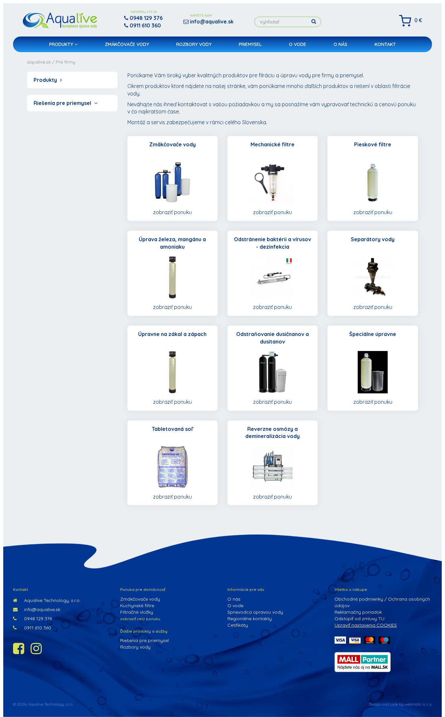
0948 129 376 (37, 619)
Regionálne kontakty (249, 619)
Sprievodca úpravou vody (255, 612)
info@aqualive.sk (41, 609)
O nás (340, 44)
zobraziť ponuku (172, 212)
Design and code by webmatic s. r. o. (400, 704)
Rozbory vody (193, 44)
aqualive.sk (39, 62)
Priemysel (250, 44)
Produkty (61, 44)
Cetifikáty (237, 625)
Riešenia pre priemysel (63, 103)
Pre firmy (65, 62)
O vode (297, 44)
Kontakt (385, 44)
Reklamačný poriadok (358, 612)
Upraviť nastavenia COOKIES (366, 625)
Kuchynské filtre (137, 605)
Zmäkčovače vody (127, 44)
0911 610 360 (37, 628)
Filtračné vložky (136, 612)
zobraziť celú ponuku (140, 618)
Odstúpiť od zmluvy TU (359, 619)
